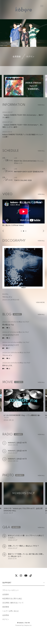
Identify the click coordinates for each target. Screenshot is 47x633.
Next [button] (43, 231)
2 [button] (23, 232)
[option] (23, 86)
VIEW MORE (40, 302)
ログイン (30, 56)
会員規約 (5, 594)
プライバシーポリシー (10, 590)
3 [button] (26, 232)
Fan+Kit (27, 623)
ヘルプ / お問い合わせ (10, 611)
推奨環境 (5, 607)
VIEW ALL (41, 105)
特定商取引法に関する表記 (12, 598)
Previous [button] (3, 231)
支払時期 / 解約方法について (13, 603)
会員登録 (17, 56)
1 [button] (21, 232)
